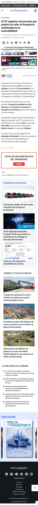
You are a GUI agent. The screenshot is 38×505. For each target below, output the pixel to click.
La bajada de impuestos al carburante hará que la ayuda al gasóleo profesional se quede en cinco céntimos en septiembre (19, 396)
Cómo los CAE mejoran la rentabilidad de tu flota (14, 262)
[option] (19, 438)
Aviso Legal (19, 487)
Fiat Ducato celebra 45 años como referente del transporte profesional (18, 207)
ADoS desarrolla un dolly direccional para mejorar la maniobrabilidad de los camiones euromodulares (15, 388)
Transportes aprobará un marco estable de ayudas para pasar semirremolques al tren (17, 297)
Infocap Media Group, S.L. (21, 498)
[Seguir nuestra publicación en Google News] (3, 42)
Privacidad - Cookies (19, 494)
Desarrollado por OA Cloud (19, 501)
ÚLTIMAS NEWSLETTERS (20, 5)
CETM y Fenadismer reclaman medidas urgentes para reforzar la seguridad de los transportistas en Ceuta (18, 381)
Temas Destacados (7, 2)
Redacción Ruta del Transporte (10, 76)
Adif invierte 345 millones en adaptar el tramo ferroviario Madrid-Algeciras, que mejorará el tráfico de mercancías (18, 352)
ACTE (11, 148)
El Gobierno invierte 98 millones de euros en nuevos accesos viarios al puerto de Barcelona (18, 324)
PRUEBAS (32, 5)
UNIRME (19, 164)
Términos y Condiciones (19, 492)
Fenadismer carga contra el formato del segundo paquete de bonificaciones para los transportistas (16, 404)
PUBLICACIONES (6, 5)
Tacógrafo (22, 2)
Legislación (16, 2)
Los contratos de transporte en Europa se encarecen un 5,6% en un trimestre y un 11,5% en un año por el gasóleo (19, 373)
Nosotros (19, 485)
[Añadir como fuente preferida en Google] (35, 488)
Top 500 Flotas (30, 2)
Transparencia (19, 489)
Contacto (19, 482)
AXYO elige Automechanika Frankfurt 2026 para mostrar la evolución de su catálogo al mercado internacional (16, 235)
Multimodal (5, 18)
